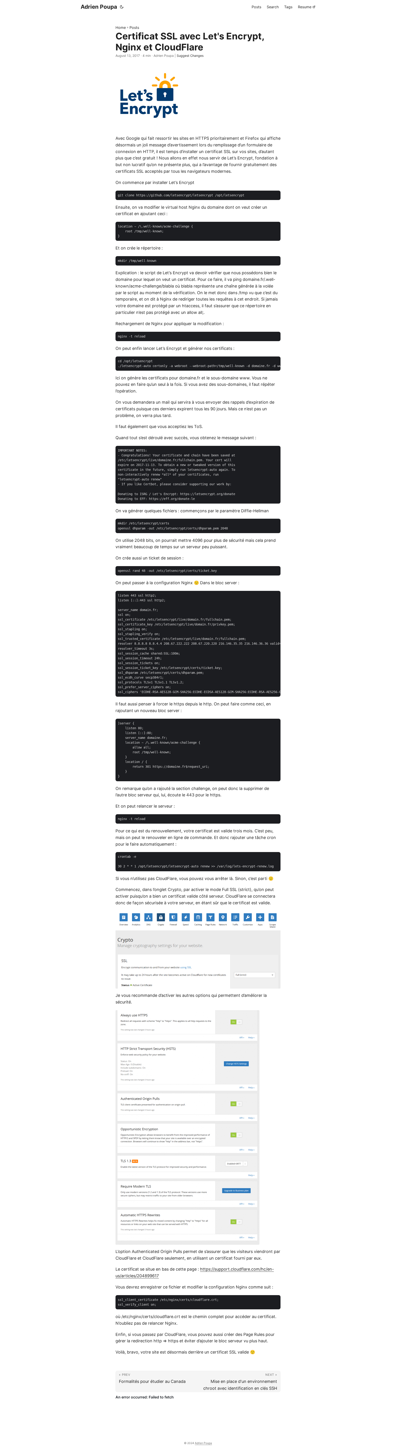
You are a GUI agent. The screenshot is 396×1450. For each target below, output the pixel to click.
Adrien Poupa (99, 6)
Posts (134, 27)
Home (121, 27)
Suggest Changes (190, 56)
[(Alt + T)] (121, 7)
